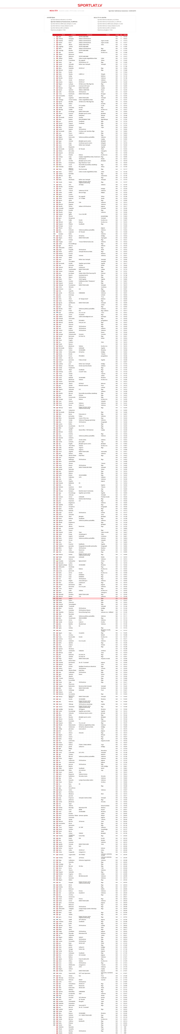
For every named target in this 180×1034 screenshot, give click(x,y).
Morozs (71, 245)
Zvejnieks (71, 208)
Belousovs (71, 54)
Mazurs (71, 344)
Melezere (71, 904)
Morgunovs (72, 218)
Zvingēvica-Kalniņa (72, 835)
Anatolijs (61, 50)
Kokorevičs (72, 137)
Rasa (70, 784)
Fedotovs (71, 678)
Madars (61, 253)
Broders (71, 813)
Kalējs (70, 220)
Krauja (70, 534)
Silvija (60, 1017)
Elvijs (60, 995)
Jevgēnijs (61, 46)
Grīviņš (70, 538)
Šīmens (71, 782)
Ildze (60, 582)
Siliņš (70, 516)
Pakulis (70, 432)
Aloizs (60, 481)
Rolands (61, 40)
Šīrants (70, 206)
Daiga (60, 135)
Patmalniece (72, 983)
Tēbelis (71, 115)
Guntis (60, 64)
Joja (70, 305)
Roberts (61, 510)
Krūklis (70, 192)
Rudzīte (71, 840)
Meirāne (71, 447)
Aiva (60, 645)
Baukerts (71, 471)
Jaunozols (71, 571)
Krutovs (71, 559)
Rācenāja (71, 807)
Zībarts (71, 383)
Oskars (60, 271)
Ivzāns (70, 532)
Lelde (60, 92)
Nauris (60, 90)
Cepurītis (71, 291)
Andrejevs (71, 552)
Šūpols (70, 548)
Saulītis (71, 109)
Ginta (60, 172)
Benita (60, 790)
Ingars (60, 927)
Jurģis (60, 249)
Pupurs (70, 664)
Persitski (71, 997)
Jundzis (70, 440)
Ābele (70, 48)
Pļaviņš (70, 530)
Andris (60, 76)
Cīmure (70, 733)
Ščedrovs (71, 612)
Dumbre (71, 342)
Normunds (61, 117)
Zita (60, 635)
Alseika (71, 74)
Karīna (60, 848)
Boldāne (71, 391)
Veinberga (71, 489)
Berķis (70, 414)
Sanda (60, 951)
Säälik (70, 919)
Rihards (61, 212)
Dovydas (61, 561)
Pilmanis (71, 127)
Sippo (70, 803)
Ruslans (61, 88)
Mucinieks (71, 614)
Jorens (60, 571)
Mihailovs (71, 794)
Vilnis (60, 536)
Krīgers (71, 758)
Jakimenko (71, 825)
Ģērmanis (71, 153)
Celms (70, 735)
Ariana (60, 66)
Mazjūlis (71, 101)
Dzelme (71, 434)
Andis (60, 889)
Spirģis (70, 819)
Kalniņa (71, 891)
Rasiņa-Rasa (72, 660)
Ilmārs (60, 279)
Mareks (61, 78)
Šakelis (70, 58)
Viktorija (61, 978)
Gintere (71, 401)
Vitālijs (60, 729)
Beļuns (70, 316)
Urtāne (70, 350)
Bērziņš (71, 267)
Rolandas (61, 166)
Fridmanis (71, 271)
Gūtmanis (71, 389)
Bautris (70, 275)
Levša (70, 105)
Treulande (71, 606)
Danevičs (71, 780)
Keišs (70, 846)
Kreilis (70, 652)
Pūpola (70, 658)
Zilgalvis (71, 451)
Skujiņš (71, 827)
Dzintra (61, 639)
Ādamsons (71, 387)
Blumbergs (71, 412)
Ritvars (60, 809)
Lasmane (71, 842)
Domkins (71, 594)
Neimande (71, 92)
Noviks (70, 699)
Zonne (70, 314)
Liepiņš (70, 436)
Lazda (70, 692)
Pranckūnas (72, 60)
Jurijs (60, 798)
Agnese (61, 520)
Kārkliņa (71, 989)
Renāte (60, 807)
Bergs (70, 212)
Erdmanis (71, 230)
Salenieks (71, 872)
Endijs (60, 473)
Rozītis (70, 72)
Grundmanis (72, 426)
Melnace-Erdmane (71, 169)
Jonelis (70, 467)
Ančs (70, 184)
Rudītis (70, 255)
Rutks (70, 234)
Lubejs (70, 76)
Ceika (70, 479)
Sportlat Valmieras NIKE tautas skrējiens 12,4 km (63, 24)
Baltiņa (70, 957)
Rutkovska (71, 1005)
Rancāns (71, 338)
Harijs (60, 598)
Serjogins (71, 38)
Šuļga (70, 88)
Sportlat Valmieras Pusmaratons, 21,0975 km (64, 22)
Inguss (60, 540)
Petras (60, 60)
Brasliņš (71, 330)
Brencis (71, 630)
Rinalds (60, 356)
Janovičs (71, 796)
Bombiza (71, 792)
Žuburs (70, 103)
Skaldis (70, 430)
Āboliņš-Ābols (72, 455)
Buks (70, 1025)
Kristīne (61, 836)
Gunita (60, 620)
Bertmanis (71, 336)
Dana (60, 953)
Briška (70, 424)
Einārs (60, 305)
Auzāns (71, 188)
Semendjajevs (72, 604)
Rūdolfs (61, 393)
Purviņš (71, 253)
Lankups (71, 84)
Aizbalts (71, 656)
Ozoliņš (71, 281)
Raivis (60, 184)
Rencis (70, 405)
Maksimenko (72, 725)
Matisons (71, 56)
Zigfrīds (61, 505)
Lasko (70, 371)
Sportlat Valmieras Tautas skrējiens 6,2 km (62, 26)
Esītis (70, 308)
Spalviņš (71, 90)
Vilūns (70, 770)
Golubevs (71, 125)
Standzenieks (72, 269)
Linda (60, 923)
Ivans (60, 794)
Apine (70, 786)
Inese (60, 717)
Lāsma (60, 1031)
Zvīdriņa (71, 1021)
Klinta (60, 194)
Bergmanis (71, 147)
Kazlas (70, 166)
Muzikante (71, 179)
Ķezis (70, 809)
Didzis (60, 251)
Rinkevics (71, 889)
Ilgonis (60, 101)
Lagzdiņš (71, 98)
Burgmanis (71, 457)
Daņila (60, 182)
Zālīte (70, 159)
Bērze (70, 831)
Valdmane (71, 935)
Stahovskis (72, 557)
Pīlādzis (71, 224)
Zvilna (70, 550)
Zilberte (71, 805)
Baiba (60, 179)
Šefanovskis (72, 352)
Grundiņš (71, 449)
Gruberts (71, 438)
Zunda (70, 80)
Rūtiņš (70, 238)
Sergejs (61, 242)
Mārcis (60, 269)
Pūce (70, 279)
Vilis (60, 713)
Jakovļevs (71, 729)
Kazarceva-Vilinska (72, 696)
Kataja (70, 739)
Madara (61, 692)
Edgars (60, 84)
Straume (71, 582)
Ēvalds (60, 557)
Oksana (61, 491)
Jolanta (60, 82)
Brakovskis (72, 987)
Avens (70, 688)
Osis (70, 626)
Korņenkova (72, 788)
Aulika (70, 850)
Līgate (70, 967)
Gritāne (71, 628)
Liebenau (71, 312)
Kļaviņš (70, 565)
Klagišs (70, 580)
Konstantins (62, 823)
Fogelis (71, 340)
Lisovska (71, 528)
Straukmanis (72, 618)
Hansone (71, 1017)
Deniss (60, 993)
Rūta (60, 983)
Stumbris (71, 186)
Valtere (71, 172)
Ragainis (71, 204)
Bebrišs (71, 766)
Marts (60, 876)
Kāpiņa (70, 277)
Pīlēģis (70, 748)
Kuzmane (71, 878)
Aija (60, 443)
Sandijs (60, 455)
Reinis (60, 62)
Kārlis (60, 44)
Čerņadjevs (72, 261)
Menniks (71, 322)
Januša (70, 947)
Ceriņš (70, 226)
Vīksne (70, 44)
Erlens (60, 403)
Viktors (60, 719)
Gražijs (70, 420)
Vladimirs (61, 546)
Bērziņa (71, 951)
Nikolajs (61, 109)
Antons (71, 78)
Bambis (71, 1033)
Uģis (60, 52)
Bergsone (71, 774)
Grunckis (71, 403)
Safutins (71, 1015)
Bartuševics (72, 584)
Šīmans (71, 236)
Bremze (71, 117)
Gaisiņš (71, 772)
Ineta (60, 850)
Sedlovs (71, 768)
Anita (60, 947)
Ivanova (71, 848)
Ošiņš (70, 299)
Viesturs (61, 267)
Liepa (70, 143)
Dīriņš (70, 885)
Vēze (70, 925)
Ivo (59, 760)
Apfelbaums (72, 303)
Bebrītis (71, 624)
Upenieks (71, 149)
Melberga (71, 459)
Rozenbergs (72, 711)
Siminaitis (71, 514)
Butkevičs (71, 654)
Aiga (60, 493)
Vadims (60, 54)
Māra (60, 1013)
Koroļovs (71, 995)
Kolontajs (71, 295)
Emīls (60, 420)
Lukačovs (71, 487)
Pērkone (71, 980)
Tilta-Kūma (72, 445)
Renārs (60, 42)
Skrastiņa (71, 649)
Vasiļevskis (71, 706)
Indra (60, 999)
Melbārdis (71, 483)
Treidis (70, 375)
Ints (60, 430)
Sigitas (60, 196)
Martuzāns (71, 381)
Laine (60, 878)
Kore (70, 542)
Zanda (60, 1019)
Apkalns (71, 643)
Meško (70, 880)
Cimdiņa (71, 829)
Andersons (71, 760)
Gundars (61, 234)
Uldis (60, 614)
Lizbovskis (71, 752)
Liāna (60, 961)
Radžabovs (71, 776)
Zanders (71, 754)
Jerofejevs (71, 273)
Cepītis (70, 616)
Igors (60, 86)
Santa (60, 550)
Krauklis (71, 210)
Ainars (60, 405)
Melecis (71, 473)
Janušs (70, 746)
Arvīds (60, 352)
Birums (70, 596)
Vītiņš (70, 177)
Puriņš (70, 320)
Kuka (70, 857)
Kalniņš (71, 251)
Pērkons (71, 701)
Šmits (70, 715)
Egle (70, 175)
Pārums (71, 216)
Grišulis (71, 899)
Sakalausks (72, 650)
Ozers (70, 731)
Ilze (59, 342)
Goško (70, 963)
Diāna (60, 169)
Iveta (60, 811)
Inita (60, 524)
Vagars (70, 598)
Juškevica (71, 800)
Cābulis (70, 914)
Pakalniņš (71, 499)
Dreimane (71, 902)
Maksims (61, 694)
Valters (60, 366)
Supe (70, 297)
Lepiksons (71, 893)
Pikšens (71, 453)
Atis (60, 220)
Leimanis (71, 442)
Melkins (71, 937)
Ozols (70, 164)
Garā (70, 999)
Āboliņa (71, 1031)
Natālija (61, 606)
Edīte (60, 428)
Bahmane (71, 906)
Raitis (60, 475)
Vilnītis (70, 257)
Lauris (60, 332)
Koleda (70, 554)
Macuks (71, 50)
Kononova (71, 978)
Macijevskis (72, 418)
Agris (60, 674)
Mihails (60, 125)
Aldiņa (70, 961)
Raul (60, 312)
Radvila (70, 985)
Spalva (70, 569)
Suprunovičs (72, 973)
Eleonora (61, 980)
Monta (60, 829)
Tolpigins (71, 908)
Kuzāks (71, 263)
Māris (60, 48)
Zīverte (71, 959)
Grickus (71, 135)
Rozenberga (72, 493)
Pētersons (71, 293)
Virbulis (71, 385)
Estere (60, 910)
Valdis (60, 768)
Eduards (61, 438)
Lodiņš (70, 563)
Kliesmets (71, 202)
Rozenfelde (72, 680)
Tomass (61, 678)
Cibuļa (70, 921)
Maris (60, 592)
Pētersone (71, 684)
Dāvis (60, 72)
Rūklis (70, 723)
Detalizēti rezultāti (64, 11)
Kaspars (61, 153)
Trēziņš (71, 190)
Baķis (70, 943)
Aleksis (60, 151)
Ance (60, 945)
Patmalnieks (72, 1001)
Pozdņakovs (72, 285)
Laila (60, 479)
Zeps (70, 682)
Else (70, 750)
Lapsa (70, 242)
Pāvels (60, 796)
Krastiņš (71, 113)
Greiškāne (71, 931)
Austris (60, 706)
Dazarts (71, 608)
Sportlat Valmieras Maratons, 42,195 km (61, 19)
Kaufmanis (71, 94)
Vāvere (70, 588)
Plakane (71, 1023)
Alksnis (70, 526)
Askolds (61, 971)
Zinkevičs (71, 713)
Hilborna (71, 66)
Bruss (70, 668)
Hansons (71, 324)
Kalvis (60, 74)
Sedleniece (71, 860)
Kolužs (70, 422)
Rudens (71, 119)
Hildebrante (72, 965)
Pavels (60, 344)
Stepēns (71, 481)
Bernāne (71, 709)
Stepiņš (71, 123)
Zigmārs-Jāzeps (63, 565)
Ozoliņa (71, 635)
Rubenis (71, 518)
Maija (60, 658)
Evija (60, 459)
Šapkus (71, 742)
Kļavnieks (71, 1027)
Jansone (71, 764)
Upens (70, 407)
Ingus (60, 141)
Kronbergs (71, 111)
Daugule (71, 428)
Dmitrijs (61, 38)
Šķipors (71, 301)
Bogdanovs (72, 503)
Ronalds (61, 670)
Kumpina (71, 491)
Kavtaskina (72, 1003)
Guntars (61, 497)
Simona (61, 1005)
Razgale (71, 882)
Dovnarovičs (72, 397)
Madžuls (71, 377)
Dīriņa (70, 887)
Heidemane (72, 727)
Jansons (71, 121)
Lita (60, 434)
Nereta (70, 524)
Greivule (71, 844)
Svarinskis (71, 107)
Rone (70, 982)
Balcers (71, 592)
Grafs (70, 647)
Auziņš (70, 70)
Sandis (60, 107)
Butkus (70, 348)
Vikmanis (71, 287)
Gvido (60, 362)
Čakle (70, 145)
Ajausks (71, 676)
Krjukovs (71, 198)
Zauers (70, 737)
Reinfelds (71, 173)
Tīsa (70, 864)
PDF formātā (73, 11)
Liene (60, 259)
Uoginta (71, 874)
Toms (60, 94)
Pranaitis (71, 196)
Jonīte (70, 923)
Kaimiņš (71, 40)
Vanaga (71, 949)
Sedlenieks (71, 672)
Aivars (60, 198)
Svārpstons (72, 410)
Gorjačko (71, 1029)
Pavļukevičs (72, 368)
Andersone (72, 762)
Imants (60, 375)
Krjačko (71, 96)
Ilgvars (60, 200)
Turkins (71, 46)
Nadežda (61, 1003)
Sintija (60, 1011)
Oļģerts (61, 389)
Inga (60, 159)
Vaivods (71, 283)
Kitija (60, 967)
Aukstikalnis (72, 461)
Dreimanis (71, 817)
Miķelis (60, 522)
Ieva (60, 578)
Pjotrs (60, 506)
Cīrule (70, 778)
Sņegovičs (71, 852)
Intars (60, 451)
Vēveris (71, 870)
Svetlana (61, 921)
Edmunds (61, 563)
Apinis (70, 200)
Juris (60, 121)
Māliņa (70, 945)
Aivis (60, 291)
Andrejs (61, 157)
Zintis (60, 301)
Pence (70, 639)
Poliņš (70, 310)
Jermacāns (71, 416)
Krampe (71, 240)
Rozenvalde (72, 637)
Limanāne (71, 610)
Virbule (70, 976)
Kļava (70, 228)
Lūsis (70, 289)
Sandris (61, 846)
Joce (70, 364)
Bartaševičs (72, 662)
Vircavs (70, 540)
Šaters (70, 600)
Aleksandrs (61, 247)
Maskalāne (71, 991)
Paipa (70, 912)
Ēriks (60, 397)
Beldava (71, 939)
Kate (60, 840)
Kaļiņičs (71, 129)
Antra (60, 868)
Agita (60, 508)
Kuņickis (71, 719)
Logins (70, 328)
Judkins (70, 247)
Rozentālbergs (73, 244)
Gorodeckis (72, 694)
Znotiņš (71, 141)
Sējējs (70, 139)
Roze (70, 42)
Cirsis (70, 971)
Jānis (60, 37)
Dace (60, 463)
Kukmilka (71, 862)
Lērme (70, 573)
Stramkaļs (71, 567)
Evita (60, 485)
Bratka (70, 475)
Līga (60, 489)
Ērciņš (70, 917)
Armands (61, 208)
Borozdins (71, 151)
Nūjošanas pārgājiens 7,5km (58, 30)
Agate (60, 959)
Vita (60, 477)
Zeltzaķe (71, 495)
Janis (60, 656)
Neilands (71, 510)
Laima (60, 660)
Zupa (70, 633)
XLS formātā (81, 11)
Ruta (60, 976)
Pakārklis (71, 68)
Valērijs (60, 58)
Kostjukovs (72, 163)
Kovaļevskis (72, 993)
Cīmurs (70, 307)
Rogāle (70, 443)
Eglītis (70, 214)
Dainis (60, 103)
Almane (71, 463)
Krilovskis (71, 265)
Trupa (70, 1011)
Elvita (60, 800)
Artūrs (60, 287)
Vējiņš (70, 370)
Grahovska (72, 740)
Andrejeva (71, 953)
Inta (60, 733)
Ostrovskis (72, 318)
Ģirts (60, 155)
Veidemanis (72, 332)
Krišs (60, 552)
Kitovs (70, 823)
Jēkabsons (71, 346)
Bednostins (72, 686)
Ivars (60, 133)
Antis (60, 80)
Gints (60, 190)
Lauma (60, 424)
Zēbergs (71, 704)
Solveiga (61, 100)
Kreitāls (71, 505)
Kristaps (61, 226)
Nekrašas (71, 469)
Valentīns (61, 612)
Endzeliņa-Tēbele (73, 815)
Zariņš (70, 497)
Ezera (70, 868)
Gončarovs (72, 897)
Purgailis (71, 249)
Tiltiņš (70, 927)
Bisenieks (71, 366)
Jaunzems (71, 360)
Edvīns (60, 602)
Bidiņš (70, 395)
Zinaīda (61, 933)
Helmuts (61, 383)
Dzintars (61, 289)
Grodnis (71, 161)
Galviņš (71, 969)
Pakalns (71, 155)
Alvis (60, 265)
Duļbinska (71, 477)
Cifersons (71, 602)
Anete (60, 465)
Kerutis (70, 512)
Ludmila (61, 364)
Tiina (60, 919)
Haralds (61, 320)
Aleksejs (61, 285)
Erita (60, 955)
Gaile (70, 811)
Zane (60, 401)
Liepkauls (71, 232)
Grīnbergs (71, 690)
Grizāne (71, 508)
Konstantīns (62, 96)
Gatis (60, 436)
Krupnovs (71, 798)
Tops (70, 62)
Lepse (70, 520)
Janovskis (71, 546)
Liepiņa (71, 82)
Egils (60, 115)
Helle (60, 997)
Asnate (60, 750)
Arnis (60, 188)
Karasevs (71, 52)
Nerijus (60, 469)
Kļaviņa (71, 1013)
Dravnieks (71, 721)
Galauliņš (71, 641)
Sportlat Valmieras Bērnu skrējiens (60, 28)
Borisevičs (71, 586)
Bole (70, 485)
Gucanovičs (72, 86)
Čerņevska (71, 941)
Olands (70, 373)
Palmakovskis (72, 334)
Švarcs (70, 133)
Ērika (60, 833)
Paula (60, 637)
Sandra (60, 350)
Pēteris (60, 113)
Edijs (60, 440)
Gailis (70, 222)
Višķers (71, 37)
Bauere (70, 465)
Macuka (71, 717)
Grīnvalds (71, 64)
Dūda (70, 131)
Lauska (70, 194)
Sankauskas (72, 561)
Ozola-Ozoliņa (73, 100)
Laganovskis (72, 854)
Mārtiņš (61, 70)
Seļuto (70, 182)
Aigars (60, 56)
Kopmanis (71, 501)
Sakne (70, 790)
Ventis (60, 690)
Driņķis (71, 666)
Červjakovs (72, 506)
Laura (60, 145)
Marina (60, 696)
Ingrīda (60, 844)
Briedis (70, 354)
